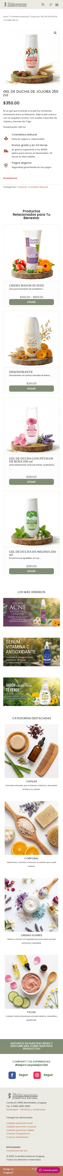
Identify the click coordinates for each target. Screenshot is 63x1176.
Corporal (34, 16)
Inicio (5, 16)
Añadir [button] (31, 388)
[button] (55, 33)
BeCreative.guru (22, 1169)
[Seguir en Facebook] (12, 1075)
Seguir (23, 1075)
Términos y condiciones (32, 1109)
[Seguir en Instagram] (37, 1075)
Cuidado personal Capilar (20, 1130)
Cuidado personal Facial (19, 1123)
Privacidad (12, 1109)
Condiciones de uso (17, 1150)
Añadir (31, 302)
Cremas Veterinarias (17, 1137)
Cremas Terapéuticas (18, 1133)
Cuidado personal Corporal (21, 1126)
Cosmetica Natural (19, 16)
